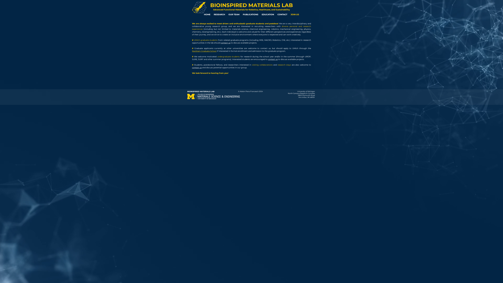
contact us (225, 43)
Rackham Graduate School (204, 51)
